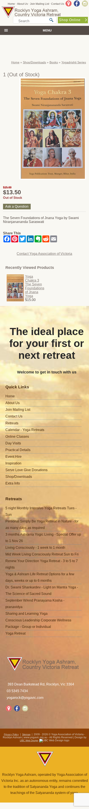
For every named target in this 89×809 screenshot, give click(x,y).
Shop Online (70, 20)
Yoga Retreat (15, 633)
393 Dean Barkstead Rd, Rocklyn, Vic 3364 (41, 684)
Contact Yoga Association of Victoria (44, 254)
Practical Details (17, 450)
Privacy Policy (11, 734)
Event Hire (13, 456)
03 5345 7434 (17, 691)
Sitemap (26, 734)
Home (11, 3)
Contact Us (57, 3)
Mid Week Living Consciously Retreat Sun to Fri (42, 554)
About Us (22, 3)
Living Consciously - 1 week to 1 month (35, 547)
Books (53, 62)
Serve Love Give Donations (26, 470)
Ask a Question (17, 206)
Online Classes (17, 436)
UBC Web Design (29, 740)
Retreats (11, 423)
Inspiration (13, 463)
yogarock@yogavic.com (25, 697)
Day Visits (13, 443)
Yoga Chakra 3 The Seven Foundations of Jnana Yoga (34, 286)
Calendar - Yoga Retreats (24, 430)
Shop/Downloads (34, 62)
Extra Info (12, 483)
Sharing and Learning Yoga (26, 613)
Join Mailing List (39, 3)
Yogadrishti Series (73, 62)
